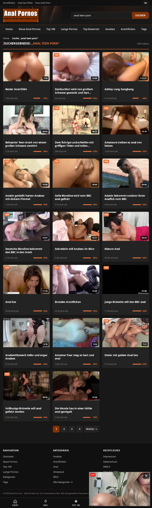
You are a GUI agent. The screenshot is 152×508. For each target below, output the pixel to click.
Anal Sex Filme (25, 2)
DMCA (106, 466)
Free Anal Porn (42, 2)
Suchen (140, 15)
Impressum (109, 456)
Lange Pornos (69, 29)
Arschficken (9, 2)
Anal (55, 466)
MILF (56, 477)
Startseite (8, 456)
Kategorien (9, 477)
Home (9, 29)
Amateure (58, 472)
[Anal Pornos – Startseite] (21, 15)
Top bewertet (91, 29)
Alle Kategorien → (63, 482)
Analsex (110, 29)
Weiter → (91, 429)
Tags (144, 29)
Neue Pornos (10, 461)
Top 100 (50, 29)
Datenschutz (110, 461)
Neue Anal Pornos (29, 29)
